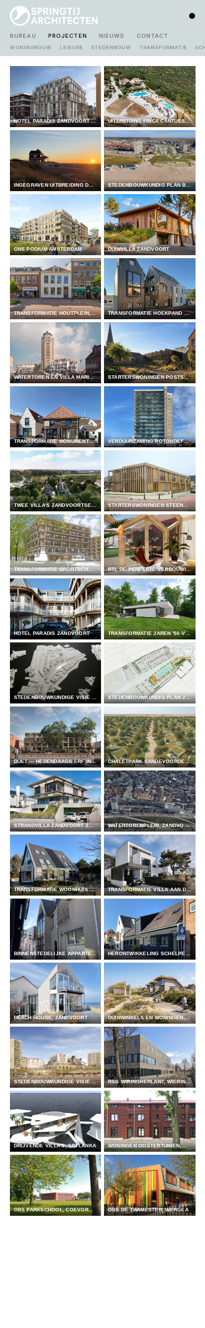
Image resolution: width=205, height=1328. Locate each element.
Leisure (72, 47)
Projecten (67, 35)
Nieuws (112, 35)
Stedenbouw (111, 47)
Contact (153, 35)
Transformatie (163, 47)
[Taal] (192, 16)
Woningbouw (31, 47)
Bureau (23, 35)
